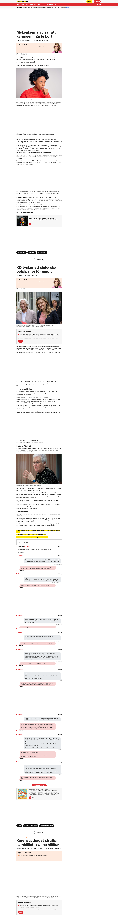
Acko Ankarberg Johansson (47, 825)
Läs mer (67, 7)
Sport (22, 4)
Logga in (98, 1)
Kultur (46, 4)
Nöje (27, 4)
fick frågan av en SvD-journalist (34, 352)
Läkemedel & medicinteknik (30, 825)
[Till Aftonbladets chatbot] (84, 1)
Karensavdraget (24, 29)
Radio (31, 4)
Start (18, 4)
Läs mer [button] (21, 341)
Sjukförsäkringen (42, 252)
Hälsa (22, 264)
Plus (89, 1)
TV (42, 4)
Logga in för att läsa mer (39, 785)
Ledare (51, 4)
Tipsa (39, 4)
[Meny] (55, 4)
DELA (59, 546)
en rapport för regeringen (44, 197)
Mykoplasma (31, 252)
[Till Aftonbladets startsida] (22, 1)
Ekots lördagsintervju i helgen (34, 403)
